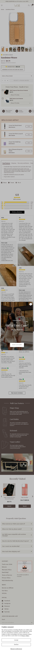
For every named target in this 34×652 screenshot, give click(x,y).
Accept (16, 640)
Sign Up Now (17, 344)
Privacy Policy (25, 635)
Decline (16, 644)
